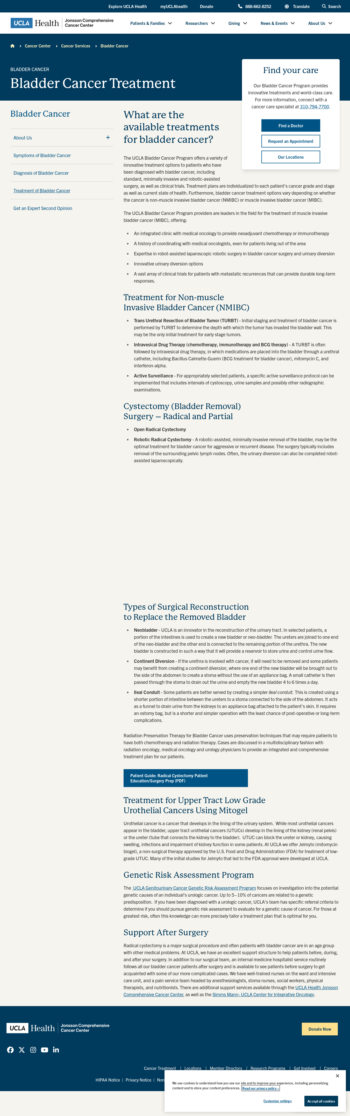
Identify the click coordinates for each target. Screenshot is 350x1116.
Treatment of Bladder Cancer (41, 190)
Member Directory (226, 1068)
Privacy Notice (138, 1079)
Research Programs (268, 1068)
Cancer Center (38, 45)
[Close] (337, 1076)
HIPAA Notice (108, 1079)
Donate (206, 6)
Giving (234, 23)
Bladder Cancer (114, 45)
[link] (10, 1050)
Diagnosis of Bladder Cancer (41, 173)
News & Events (274, 23)
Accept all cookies (321, 1101)
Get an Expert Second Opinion (42, 208)
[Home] (12, 46)
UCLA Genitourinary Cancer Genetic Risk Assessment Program (194, 888)
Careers (331, 1068)
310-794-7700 (314, 106)
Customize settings (277, 1101)
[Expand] (108, 137)
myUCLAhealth (174, 6)
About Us (316, 23)
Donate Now (320, 1028)
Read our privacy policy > (260, 1088)
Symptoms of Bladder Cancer (42, 155)
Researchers (196, 23)
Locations (192, 1068)
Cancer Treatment (160, 1068)
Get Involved (305, 1068)
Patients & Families (147, 23)
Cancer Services (75, 45)
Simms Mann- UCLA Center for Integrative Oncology (263, 994)
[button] (128, 6)
